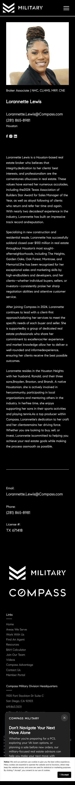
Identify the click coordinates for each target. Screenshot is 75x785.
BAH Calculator (16, 650)
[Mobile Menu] (66, 7)
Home (10, 624)
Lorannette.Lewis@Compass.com (34, 114)
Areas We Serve (16, 629)
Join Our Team (15, 655)
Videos (10, 660)
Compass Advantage (19, 665)
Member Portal (15, 675)
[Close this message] (64, 717)
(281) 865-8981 (18, 120)
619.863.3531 (14, 707)
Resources (12, 644)
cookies (34, 762)
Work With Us (15, 634)
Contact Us (13, 670)
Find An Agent (15, 639)
